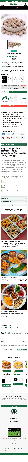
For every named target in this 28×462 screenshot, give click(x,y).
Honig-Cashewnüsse (6, 373)
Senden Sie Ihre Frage (21, 349)
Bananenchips (18, 373)
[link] (14, 99)
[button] (6, 376)
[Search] (22, 4)
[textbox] (8, 349)
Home (10, 11)
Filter (3, 341)
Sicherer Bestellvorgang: (8, 131)
